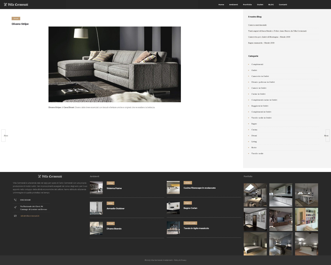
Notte (254, 147)
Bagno (254, 124)
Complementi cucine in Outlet (264, 100)
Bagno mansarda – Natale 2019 (261, 43)
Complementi (257, 64)
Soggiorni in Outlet (259, 106)
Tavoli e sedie (257, 153)
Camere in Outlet (258, 88)
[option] (255, 195)
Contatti (283, 4)
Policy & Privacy (180, 260)
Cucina (254, 129)
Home (221, 4)
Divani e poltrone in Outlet (263, 82)
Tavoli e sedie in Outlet (261, 118)
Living (254, 141)
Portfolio (247, 4)
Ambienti (233, 4)
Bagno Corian (190, 208)
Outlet (260, 4)
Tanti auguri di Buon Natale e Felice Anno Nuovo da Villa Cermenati (277, 31)
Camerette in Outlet (260, 76)
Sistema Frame (114, 188)
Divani (254, 135)
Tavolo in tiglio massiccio (196, 228)
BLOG (271, 4)
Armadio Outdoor (115, 208)
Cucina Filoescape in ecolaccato (200, 188)
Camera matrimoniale (257, 25)
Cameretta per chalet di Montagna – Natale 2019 (269, 37)
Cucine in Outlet (258, 94)
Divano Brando (114, 228)
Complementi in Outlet (261, 112)
